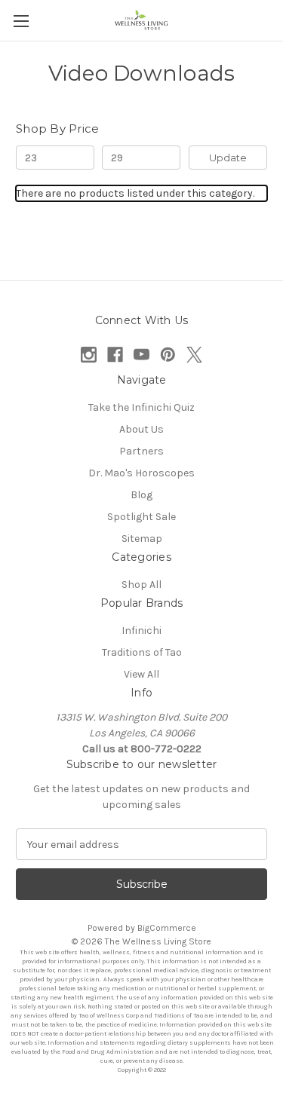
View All (141, 674)
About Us (141, 429)
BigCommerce (166, 928)
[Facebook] (115, 355)
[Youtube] (141, 355)
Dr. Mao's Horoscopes (141, 473)
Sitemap (142, 538)
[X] (194, 355)
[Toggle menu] (21, 20)
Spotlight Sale (141, 516)
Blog (141, 494)
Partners (141, 451)
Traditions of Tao (142, 652)
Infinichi (141, 630)
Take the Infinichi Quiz (141, 407)
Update (228, 158)
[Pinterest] (168, 355)
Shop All (141, 584)
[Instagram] (89, 355)
